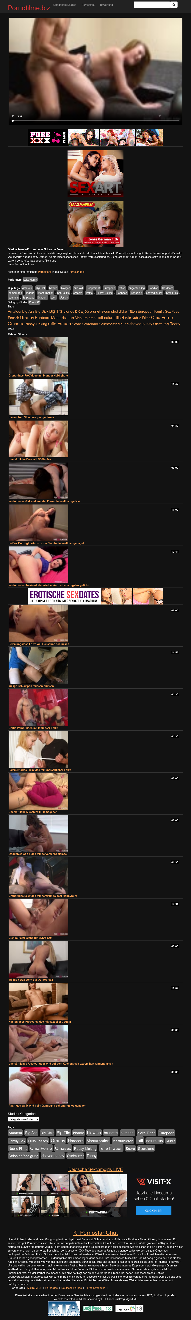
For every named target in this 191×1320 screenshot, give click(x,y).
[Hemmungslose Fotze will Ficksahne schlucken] (95, 623)
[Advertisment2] (95, 224)
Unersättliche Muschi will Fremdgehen (33, 812)
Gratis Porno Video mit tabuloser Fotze (33, 728)
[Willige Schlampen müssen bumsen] (95, 665)
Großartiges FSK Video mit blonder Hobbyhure (38, 375)
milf (99, 317)
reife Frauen (59, 323)
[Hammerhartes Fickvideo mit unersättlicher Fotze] (95, 749)
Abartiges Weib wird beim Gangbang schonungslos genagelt (47, 1105)
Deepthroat (93, 288)
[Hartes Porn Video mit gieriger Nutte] (95, 397)
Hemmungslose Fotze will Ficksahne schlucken (39, 644)
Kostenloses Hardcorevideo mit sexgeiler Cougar (40, 1021)
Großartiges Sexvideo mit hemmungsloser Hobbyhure (43, 896)
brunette (97, 311)
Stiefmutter (161, 323)
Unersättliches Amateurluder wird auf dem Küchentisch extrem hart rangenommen (61, 1063)
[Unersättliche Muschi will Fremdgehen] (95, 791)
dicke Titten (128, 311)
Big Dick (41, 288)
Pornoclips (51, 1288)
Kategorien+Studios (64, 5)
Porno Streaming (95, 1288)
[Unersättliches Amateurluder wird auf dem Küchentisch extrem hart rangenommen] (95, 1043)
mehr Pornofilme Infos (21, 264)
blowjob (65, 288)
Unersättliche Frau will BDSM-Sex (30, 459)
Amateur (27, 288)
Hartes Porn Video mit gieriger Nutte (31, 417)
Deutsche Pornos (71, 1288)
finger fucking (137, 288)
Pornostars (88, 5)
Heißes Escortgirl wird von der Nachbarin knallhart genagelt (47, 543)
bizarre (53, 288)
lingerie (30, 293)
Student (42, 297)
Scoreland (90, 323)
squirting (14, 297)
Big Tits (56, 311)
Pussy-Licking (104, 293)
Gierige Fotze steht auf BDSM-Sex (30, 938)
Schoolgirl (137, 293)
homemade (15, 293)
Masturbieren (85, 317)
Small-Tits (172, 293)
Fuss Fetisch (38, 1140)
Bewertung (106, 5)
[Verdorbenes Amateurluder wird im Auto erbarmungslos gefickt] (95, 564)
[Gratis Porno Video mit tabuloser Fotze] (95, 707)
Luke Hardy (30, 279)
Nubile (126, 317)
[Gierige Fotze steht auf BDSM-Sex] (95, 917)
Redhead (121, 293)
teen (53, 297)
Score (76, 323)
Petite (89, 293)
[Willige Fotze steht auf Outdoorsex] (95, 959)
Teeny (175, 323)
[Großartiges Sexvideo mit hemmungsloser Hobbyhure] (95, 875)
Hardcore (167, 288)
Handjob (153, 288)
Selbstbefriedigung (114, 323)
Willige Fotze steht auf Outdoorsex (31, 979)
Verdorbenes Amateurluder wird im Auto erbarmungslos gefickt (49, 585)
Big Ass (28, 311)
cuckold (78, 288)
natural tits (63, 293)
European (109, 288)
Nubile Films (141, 317)
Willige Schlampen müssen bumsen (31, 686)
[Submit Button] (174, 4)
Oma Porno (162, 317)
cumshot (111, 311)
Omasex (16, 323)
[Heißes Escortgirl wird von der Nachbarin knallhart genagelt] (95, 522)
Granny (27, 317)
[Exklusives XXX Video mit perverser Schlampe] (95, 833)
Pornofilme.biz (29, 7)
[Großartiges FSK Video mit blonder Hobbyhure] (95, 355)
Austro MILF (34, 1288)
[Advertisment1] (95, 173)
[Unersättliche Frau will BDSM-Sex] (95, 439)
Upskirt (64, 297)
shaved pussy (154, 293)
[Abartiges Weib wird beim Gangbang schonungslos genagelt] (95, 1085)
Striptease (28, 297)
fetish (122, 288)
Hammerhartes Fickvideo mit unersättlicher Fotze (40, 770)
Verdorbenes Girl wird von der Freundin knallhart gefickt (44, 501)
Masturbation (46, 293)
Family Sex (162, 311)
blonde (68, 311)
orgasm (77, 293)
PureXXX (34, 302)
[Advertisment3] (95, 596)
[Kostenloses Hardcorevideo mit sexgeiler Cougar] (95, 1001)
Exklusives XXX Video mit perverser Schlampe (38, 854)
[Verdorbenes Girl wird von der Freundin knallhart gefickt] (95, 481)
